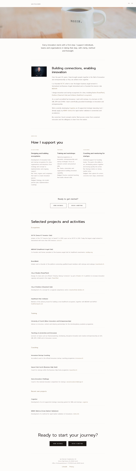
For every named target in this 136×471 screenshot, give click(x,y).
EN (132, 3)
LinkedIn (64, 467)
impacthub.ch (73, 370)
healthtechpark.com (37, 304)
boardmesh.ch (100, 264)
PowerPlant (55, 278)
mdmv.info (76, 414)
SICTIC (63, 84)
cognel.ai (85, 402)
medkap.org (89, 252)
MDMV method (68, 111)
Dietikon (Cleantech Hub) (60, 95)
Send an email (58, 205)
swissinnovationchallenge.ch (75, 382)
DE (129, 3)
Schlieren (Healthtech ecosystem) (81, 95)
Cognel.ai (72, 108)
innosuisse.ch (79, 358)
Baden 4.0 (80, 276)
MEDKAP (54, 89)
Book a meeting (77, 205)
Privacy (71, 467)
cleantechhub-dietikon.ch (76, 290)
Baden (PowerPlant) (98, 93)
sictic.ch (59, 240)
